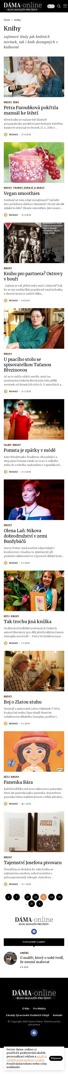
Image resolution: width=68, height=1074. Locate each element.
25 (59, 897)
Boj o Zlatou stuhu (23, 702)
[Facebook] (34, 932)
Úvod (7, 20)
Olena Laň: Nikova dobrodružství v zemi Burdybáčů (25, 536)
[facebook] (34, 1032)
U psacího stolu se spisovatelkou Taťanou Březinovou (27, 365)
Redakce (13, 134)
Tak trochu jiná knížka (28, 621)
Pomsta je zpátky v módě (29, 450)
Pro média (39, 1008)
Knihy (17, 20)
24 (51, 897)
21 (27, 897)
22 (35, 897)
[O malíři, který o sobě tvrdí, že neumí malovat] (10, 958)
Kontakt (57, 1015)
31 (31, 903)
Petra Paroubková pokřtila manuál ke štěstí (31, 110)
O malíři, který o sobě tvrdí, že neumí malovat (42, 960)
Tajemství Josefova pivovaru (33, 862)
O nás (25, 1008)
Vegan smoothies (22, 193)
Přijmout (56, 1058)
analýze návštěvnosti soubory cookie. (26, 1058)
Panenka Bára (18, 782)
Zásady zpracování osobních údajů (27, 1015)
